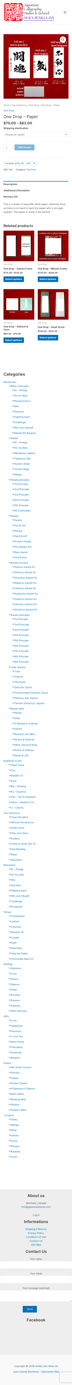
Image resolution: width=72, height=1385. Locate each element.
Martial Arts (9, 382)
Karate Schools (19, 562)
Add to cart (24, 147)
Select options (13, 279)
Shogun (15, 1146)
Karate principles (20, 615)
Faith (14, 942)
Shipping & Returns (36, 1229)
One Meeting (18, 849)
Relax (14, 854)
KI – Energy (21, 390)
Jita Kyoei (20, 682)
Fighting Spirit (22, 417)
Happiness (17, 1025)
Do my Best (21, 395)
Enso (13, 781)
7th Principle (21, 651)
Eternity (15, 1072)
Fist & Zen (20, 525)
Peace (14, 979)
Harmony (16, 968)
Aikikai (18, 474)
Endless (15, 838)
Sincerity (16, 885)
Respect (15, 1057)
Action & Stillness (24, 750)
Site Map (36, 1244)
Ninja (14, 1130)
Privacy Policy (36, 1233)
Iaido (17, 718)
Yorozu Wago (22, 469)
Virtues (7, 912)
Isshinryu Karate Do (26, 599)
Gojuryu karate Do (25, 567)
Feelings (8, 964)
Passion (15, 1000)
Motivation (9, 865)
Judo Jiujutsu (18, 667)
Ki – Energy (17, 869)
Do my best (17, 874)
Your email (36, 1273)
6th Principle (22, 645)
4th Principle (22, 500)
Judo (17, 671)
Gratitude (16, 1052)
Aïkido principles (20, 479)
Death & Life (21, 755)
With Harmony (19, 1011)
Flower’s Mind (18, 1110)
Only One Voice (19, 833)
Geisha (15, 1135)
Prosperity (17, 906)
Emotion (15, 995)
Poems (7, 1063)
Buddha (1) (17, 775)
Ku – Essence (18, 791)
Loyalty (15, 937)
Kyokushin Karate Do (26, 593)
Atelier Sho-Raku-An (46, 1366)
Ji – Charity (17, 807)
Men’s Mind (17, 1094)
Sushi (14, 1156)
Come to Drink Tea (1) (23, 843)
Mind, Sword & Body (26, 744)
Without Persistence (22, 822)
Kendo (18, 712)
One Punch (21, 557)
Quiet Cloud (17, 827)
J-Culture (8, 1115)
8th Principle (21, 656)
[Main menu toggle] (65, 12)
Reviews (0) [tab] (10, 196)
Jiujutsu (19, 676)
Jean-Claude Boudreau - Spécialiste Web (36, 1371)
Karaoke (15, 1151)
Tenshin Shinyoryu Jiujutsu (30, 703)
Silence (15, 984)
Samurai (19, 411)
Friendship (17, 1047)
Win (17, 406)
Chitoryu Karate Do (25, 588)
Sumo (14, 1140)
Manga (15, 1124)
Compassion (18, 916)
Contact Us (36, 1240)
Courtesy (16, 926)
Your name (36, 1259)
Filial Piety (16, 948)
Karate (15, 516)
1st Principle (21, 484)
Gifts (6, 1016)
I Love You (17, 1036)
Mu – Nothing (18, 786)
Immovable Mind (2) (22, 958)
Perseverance (22, 401)
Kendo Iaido (17, 708)
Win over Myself (20, 896)
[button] (63, 39)
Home (6, 105)
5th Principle (21, 505)
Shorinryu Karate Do (26, 609)
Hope (14, 989)
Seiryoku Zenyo (23, 687)
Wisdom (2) (17, 932)
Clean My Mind (19, 817)
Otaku (14, 1119)
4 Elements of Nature (23, 1088)
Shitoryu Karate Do (25, 572)
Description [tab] (10, 184)
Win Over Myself (24, 427)
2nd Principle (22, 489)
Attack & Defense (24, 739)
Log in (36, 1215)
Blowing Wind (18, 1099)
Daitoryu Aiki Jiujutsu (26, 698)
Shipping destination (15, 128)
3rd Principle (22, 494)
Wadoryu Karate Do (26, 583)
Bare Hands (21, 552)
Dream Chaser (19, 1083)
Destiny (15, 1104)
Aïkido (14, 438)
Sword (18, 728)
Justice (15, 921)
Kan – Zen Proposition (23, 797)
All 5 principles (23, 510)
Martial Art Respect (25, 433)
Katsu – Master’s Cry (22, 802)
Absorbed (16, 859)
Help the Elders (19, 953)
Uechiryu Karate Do (26, 604)
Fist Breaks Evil (23, 546)
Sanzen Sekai (22, 463)
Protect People (23, 541)
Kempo (18, 530)
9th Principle (22, 661)
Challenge (20, 422)
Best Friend (17, 1041)
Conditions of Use (36, 1237)
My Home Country (21, 1067)
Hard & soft (21, 536)
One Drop (34, 105)
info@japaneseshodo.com (36, 1207)
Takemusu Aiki (23, 458)
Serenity (15, 1005)
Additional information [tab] (16, 190)
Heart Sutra (17, 765)
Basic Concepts (20, 386)
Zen (13, 770)
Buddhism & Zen (12, 760)
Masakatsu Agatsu (25, 453)
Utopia (14, 1078)
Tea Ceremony (11, 813)
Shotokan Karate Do (26, 577)
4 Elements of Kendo (26, 723)
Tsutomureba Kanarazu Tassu (31, 692)
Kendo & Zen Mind (25, 734)
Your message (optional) (36, 1288)
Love (14, 973)
